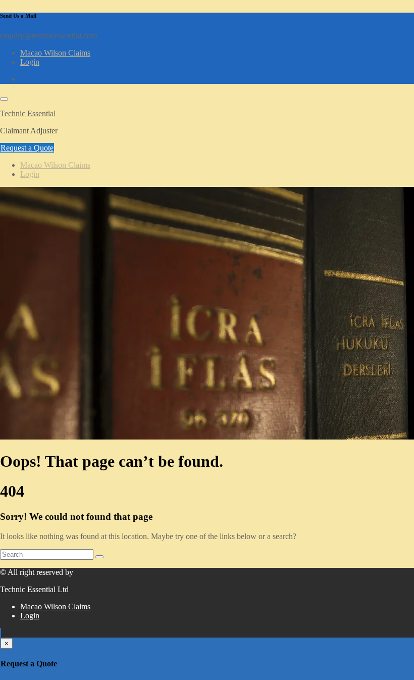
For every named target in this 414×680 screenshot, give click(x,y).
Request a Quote (27, 147)
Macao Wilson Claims (55, 52)
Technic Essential (28, 113)
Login (29, 62)
